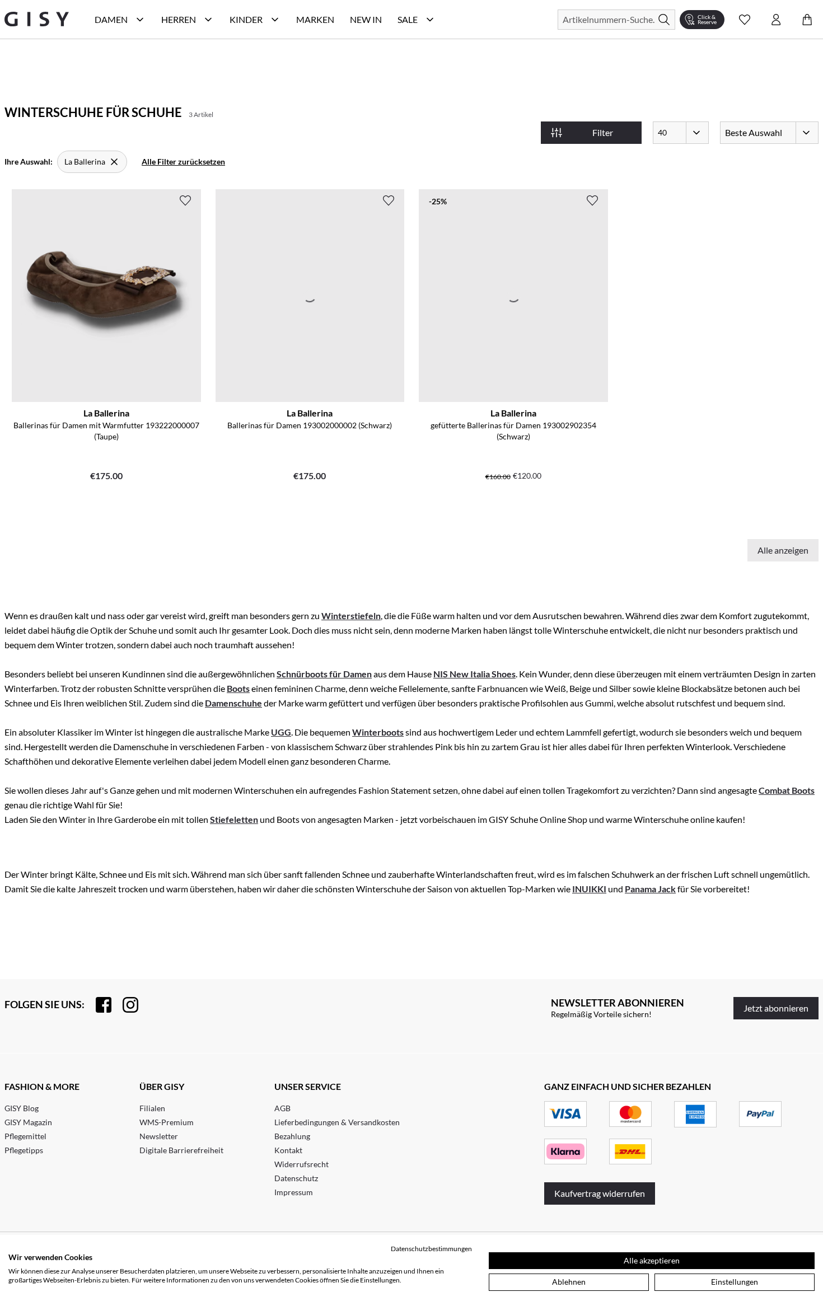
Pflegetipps (23, 1150)
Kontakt (288, 1150)
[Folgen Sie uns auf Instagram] (124, 1005)
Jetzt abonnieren (775, 1008)
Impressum (293, 1192)
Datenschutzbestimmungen (431, 1248)
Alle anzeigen (782, 550)
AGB (282, 1108)
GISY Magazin (28, 1122)
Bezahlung (292, 1136)
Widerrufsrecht (301, 1164)
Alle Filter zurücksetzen (183, 161)
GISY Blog (21, 1108)
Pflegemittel (25, 1136)
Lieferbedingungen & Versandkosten (337, 1122)
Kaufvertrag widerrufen (599, 1193)
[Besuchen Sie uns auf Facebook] (98, 1005)
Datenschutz (296, 1178)
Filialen (152, 1108)
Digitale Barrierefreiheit (181, 1150)
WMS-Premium (166, 1122)
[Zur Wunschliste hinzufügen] (185, 200)
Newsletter (158, 1136)
